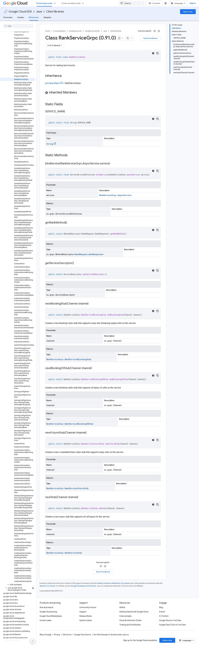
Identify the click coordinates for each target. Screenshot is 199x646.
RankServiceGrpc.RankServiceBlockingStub (68, 359)
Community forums (87, 607)
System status (85, 620)
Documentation (59, 31)
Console (156, 3)
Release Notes (85, 616)
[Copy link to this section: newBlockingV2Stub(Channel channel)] (94, 368)
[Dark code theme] (153, 53)
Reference (34, 17)
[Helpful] (155, 31)
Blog (161, 607)
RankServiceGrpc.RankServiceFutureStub (67, 488)
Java (39, 11)
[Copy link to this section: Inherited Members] (79, 92)
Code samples (125, 616)
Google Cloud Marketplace (51, 616)
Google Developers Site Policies (83, 586)
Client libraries (55, 11)
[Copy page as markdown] (127, 38)
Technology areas (44, 3)
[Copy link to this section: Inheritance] (64, 76)
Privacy (57, 635)
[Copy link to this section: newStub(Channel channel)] (81, 497)
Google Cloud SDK (20, 11)
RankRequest (81, 254)
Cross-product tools (71, 3)
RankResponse (95, 254)
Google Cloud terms (82, 635)
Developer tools (75, 31)
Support (82, 612)
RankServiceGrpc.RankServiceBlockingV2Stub (69, 424)
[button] (17, 584)
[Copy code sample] (157, 53)
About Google (45, 635)
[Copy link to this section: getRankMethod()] (69, 222)
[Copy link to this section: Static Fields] (66, 104)
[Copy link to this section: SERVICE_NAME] (68, 111)
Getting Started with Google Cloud (133, 612)
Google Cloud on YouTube (170, 620)
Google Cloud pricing (48, 612)
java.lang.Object (52, 83)
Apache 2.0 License (47, 586)
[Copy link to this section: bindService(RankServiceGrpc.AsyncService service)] (112, 163)
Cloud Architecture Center (130, 620)
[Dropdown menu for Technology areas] (55, 3)
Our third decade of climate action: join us (111, 635)
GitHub (122, 607)
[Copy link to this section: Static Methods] (71, 155)
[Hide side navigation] (32, 641)
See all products (46, 607)
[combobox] (132, 3)
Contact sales (45, 620)
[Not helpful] (159, 31)
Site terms (67, 635)
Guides (20, 17)
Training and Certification (130, 625)
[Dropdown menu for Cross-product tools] (84, 3)
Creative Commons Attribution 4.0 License (113, 583)
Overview (7, 17)
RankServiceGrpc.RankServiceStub (64, 553)
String (49, 144)
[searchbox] (18, 26)
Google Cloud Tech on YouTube (172, 625)
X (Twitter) (163, 616)
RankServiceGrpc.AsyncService (115, 195)
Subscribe (167, 640)
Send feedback (150, 38)
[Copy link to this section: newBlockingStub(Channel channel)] (91, 303)
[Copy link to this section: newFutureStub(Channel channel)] (89, 432)
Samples (47, 17)
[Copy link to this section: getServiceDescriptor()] (76, 263)
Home (47, 31)
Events (162, 612)
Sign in (193, 3)
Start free (188, 11)
